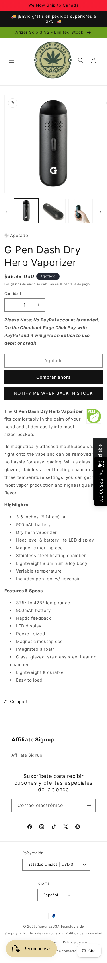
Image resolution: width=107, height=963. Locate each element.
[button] (11, 60)
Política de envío (77, 942)
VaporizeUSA (49, 926)
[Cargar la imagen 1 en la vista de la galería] (26, 211)
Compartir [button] (20, 701)
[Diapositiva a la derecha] (100, 212)
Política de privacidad (84, 933)
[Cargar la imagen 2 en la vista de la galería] (53, 211)
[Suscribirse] (89, 805)
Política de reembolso (41, 933)
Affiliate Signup (27, 755)
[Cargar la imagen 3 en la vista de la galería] (80, 211)
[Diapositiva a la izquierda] (6, 212)
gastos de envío (23, 284)
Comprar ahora (53, 377)
